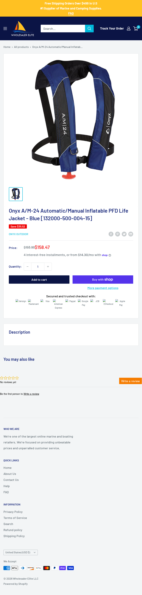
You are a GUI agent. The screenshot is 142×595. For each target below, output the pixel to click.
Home (7, 46)
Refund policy (12, 530)
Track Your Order (112, 28)
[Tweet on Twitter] (124, 234)
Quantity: (15, 266)
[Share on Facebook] (111, 234)
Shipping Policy (14, 536)
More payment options (102, 288)
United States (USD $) (17, 552)
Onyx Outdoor (18, 234)
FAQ (6, 492)
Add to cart (39, 279)
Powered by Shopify (15, 583)
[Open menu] (5, 28)
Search (8, 524)
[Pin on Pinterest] (117, 234)
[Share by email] (130, 234)
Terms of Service (15, 518)
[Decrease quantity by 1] (27, 266)
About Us (9, 474)
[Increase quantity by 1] (48, 266)
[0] (136, 28)
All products (21, 46)
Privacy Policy (13, 512)
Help (6, 486)
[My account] (128, 28)
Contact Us (11, 480)
